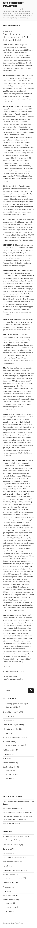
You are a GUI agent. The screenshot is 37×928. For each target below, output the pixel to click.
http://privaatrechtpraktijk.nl (13, 679)
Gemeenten (7, 720)
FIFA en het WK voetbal (11, 824)
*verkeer (9, 778)
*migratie (9, 770)
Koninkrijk (6, 733)
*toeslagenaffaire (12, 707)
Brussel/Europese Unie (11, 712)
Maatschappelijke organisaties (14, 737)
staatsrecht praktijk (13, 5)
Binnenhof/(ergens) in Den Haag (14, 704)
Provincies (7, 758)
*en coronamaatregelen (14, 745)
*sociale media (11, 774)
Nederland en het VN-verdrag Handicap (17, 812)
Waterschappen (9, 763)
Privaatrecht (7, 754)
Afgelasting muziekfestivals (13, 808)
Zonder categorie (9, 767)
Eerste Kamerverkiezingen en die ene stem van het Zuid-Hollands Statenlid (17, 37)
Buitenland (7, 716)
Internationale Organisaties (13, 725)
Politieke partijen (9, 750)
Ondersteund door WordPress (13, 923)
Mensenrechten (9, 742)
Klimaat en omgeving (10, 729)
